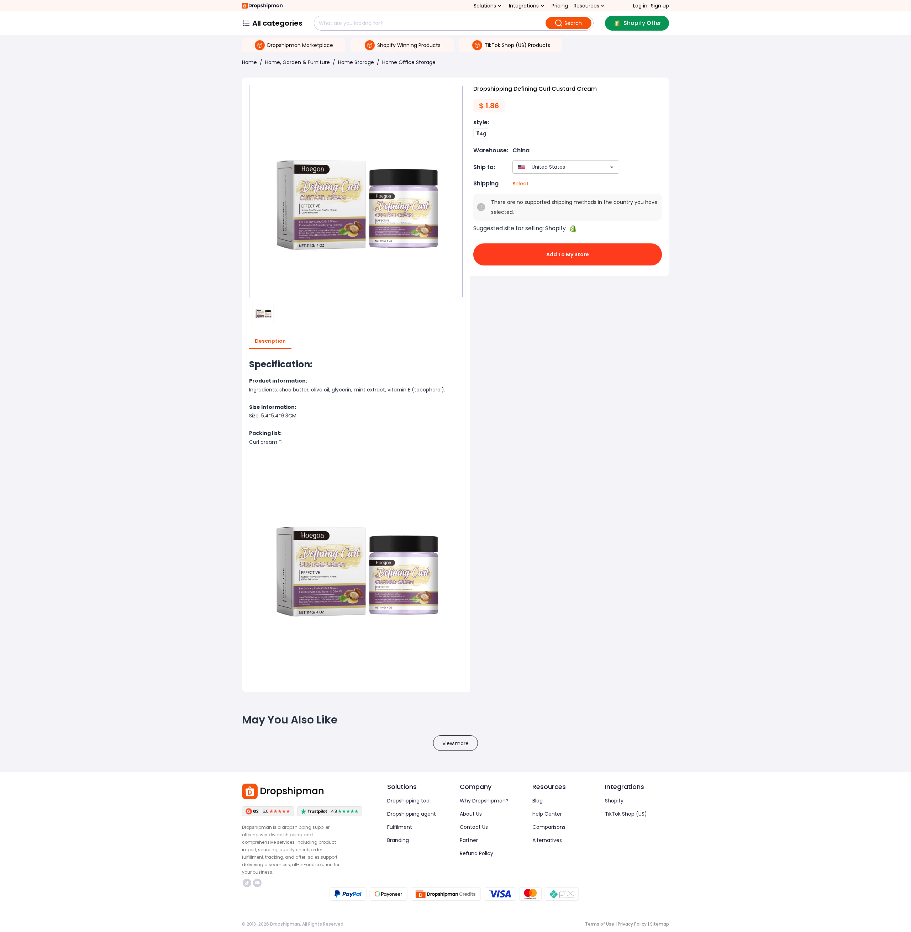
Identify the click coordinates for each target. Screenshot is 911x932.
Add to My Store (567, 254)
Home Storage (356, 62)
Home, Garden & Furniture (297, 62)
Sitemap (659, 924)
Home (249, 62)
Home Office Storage (409, 62)
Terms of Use (599, 924)
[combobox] (555, 167)
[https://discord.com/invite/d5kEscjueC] (257, 883)
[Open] (612, 167)
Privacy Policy (632, 924)
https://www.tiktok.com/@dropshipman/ (248, 883)
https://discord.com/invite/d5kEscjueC (258, 883)
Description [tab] (270, 340)
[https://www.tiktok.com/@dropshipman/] (247, 883)
